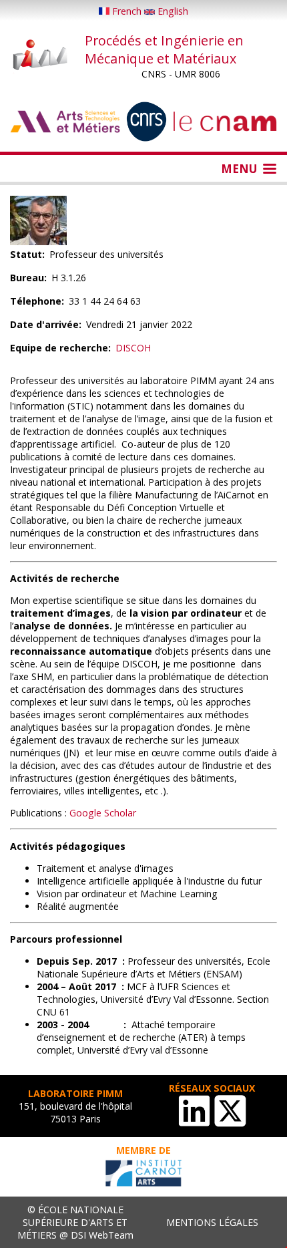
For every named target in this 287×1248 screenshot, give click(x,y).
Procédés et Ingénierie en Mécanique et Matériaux (164, 49)
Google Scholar (102, 812)
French (126, 11)
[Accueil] (40, 56)
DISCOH (133, 347)
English (171, 11)
